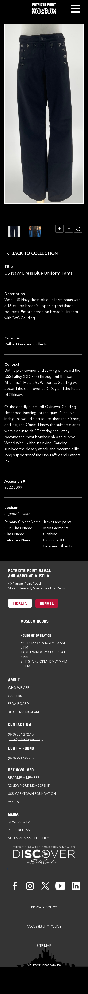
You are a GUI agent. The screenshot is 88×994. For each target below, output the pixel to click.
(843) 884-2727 (21, 734)
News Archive (20, 822)
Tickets (20, 604)
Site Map (44, 946)
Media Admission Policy (28, 838)
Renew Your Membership (29, 786)
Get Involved (21, 770)
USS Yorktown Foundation (32, 794)
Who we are (18, 688)
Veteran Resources (44, 965)
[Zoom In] (59, 229)
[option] (13, 231)
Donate (47, 604)
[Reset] (78, 229)
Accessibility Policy (44, 926)
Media (13, 815)
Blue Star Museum (23, 712)
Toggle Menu (75, 9)
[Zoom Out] (69, 229)
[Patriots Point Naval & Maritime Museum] (44, 8)
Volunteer (17, 802)
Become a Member (23, 778)
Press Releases (21, 830)
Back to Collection (34, 253)
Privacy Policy (44, 907)
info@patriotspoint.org (26, 739)
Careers (15, 696)
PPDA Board (18, 704)
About (14, 680)
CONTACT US (19, 725)
